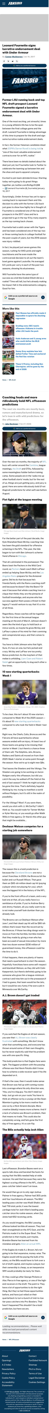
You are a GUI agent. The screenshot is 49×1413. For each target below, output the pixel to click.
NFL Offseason (14, 1339)
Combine (33, 465)
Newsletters (8, 1369)
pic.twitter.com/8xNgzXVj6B (26, 185)
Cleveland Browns (23, 872)
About (5, 1356)
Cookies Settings (37, 1382)
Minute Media (14, 1391)
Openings (6, 1360)
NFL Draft (12, 380)
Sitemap (33, 1365)
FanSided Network (38, 1360)
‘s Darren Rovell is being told (24, 148)
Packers (16, 569)
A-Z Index (6, 1365)
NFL (44, 461)
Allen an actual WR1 (30, 1244)
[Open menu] (3, 3)
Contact (33, 1356)
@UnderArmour (30, 178)
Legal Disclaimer (37, 1378)
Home (4, 380)
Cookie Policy (8, 1378)
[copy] (17, 61)
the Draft (16, 469)
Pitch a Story (35, 1369)
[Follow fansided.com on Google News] (43, 297)
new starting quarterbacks (27, 721)
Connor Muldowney (14, 57)
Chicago (22, 556)
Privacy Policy (9, 1373)
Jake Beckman (11, 424)
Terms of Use (35, 1373)
